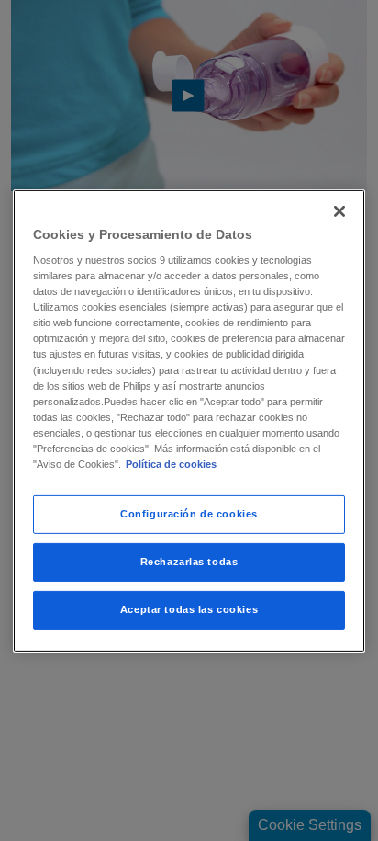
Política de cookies (171, 464)
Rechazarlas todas (189, 561)
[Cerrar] (339, 210)
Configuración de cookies (189, 513)
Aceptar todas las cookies (189, 609)
